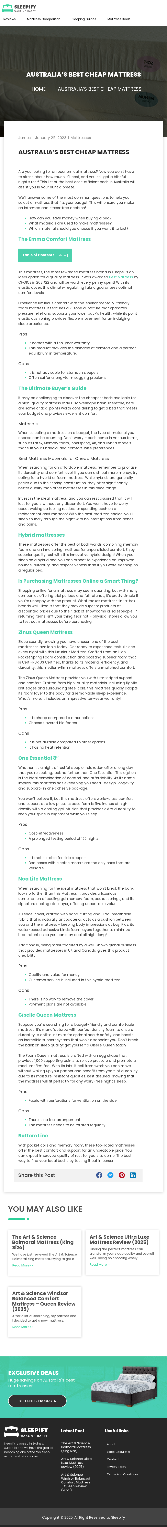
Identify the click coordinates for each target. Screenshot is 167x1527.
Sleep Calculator (118, 1452)
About (111, 1444)
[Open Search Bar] (143, 19)
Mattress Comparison (43, 19)
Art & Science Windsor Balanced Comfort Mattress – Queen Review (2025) (44, 1301)
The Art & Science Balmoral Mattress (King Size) (43, 1242)
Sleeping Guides (84, 19)
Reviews (9, 19)
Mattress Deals (119, 19)
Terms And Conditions (122, 1474)
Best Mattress (121, 277)
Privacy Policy (116, 1467)
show (62, 255)
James (24, 137)
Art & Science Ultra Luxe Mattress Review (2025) (119, 1240)
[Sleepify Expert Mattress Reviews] (20, 8)
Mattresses (81, 137)
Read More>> (22, 1265)
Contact (113, 1459)
